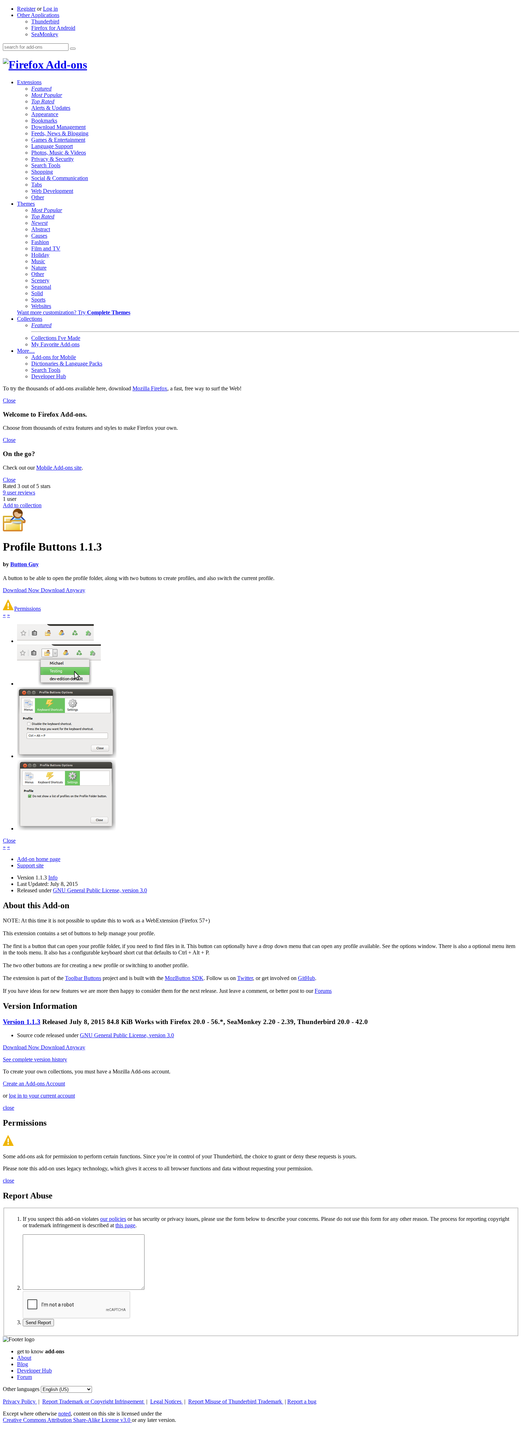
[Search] (73, 49)
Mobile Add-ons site (59, 468)
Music (38, 261)
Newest (39, 223)
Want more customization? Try (73, 312)
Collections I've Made (55, 338)
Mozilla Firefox (149, 388)
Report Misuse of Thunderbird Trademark (235, 1401)
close (8, 1108)
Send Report (38, 1322)
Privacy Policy (20, 1401)
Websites (41, 306)
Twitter (245, 978)
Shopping (42, 172)
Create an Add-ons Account (34, 1084)
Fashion (40, 242)
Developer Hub (48, 376)
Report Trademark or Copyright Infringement (93, 1401)
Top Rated (42, 101)
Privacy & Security (52, 159)
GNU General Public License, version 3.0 (100, 890)
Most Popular (46, 95)
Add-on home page (38, 859)
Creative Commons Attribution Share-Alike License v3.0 (67, 1420)
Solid (37, 293)
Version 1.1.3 (21, 1021)
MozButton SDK (184, 978)
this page (125, 1225)
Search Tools (45, 165)
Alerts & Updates (50, 108)
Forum (24, 1377)
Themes (26, 204)
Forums (323, 991)
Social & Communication (59, 178)
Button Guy (24, 564)
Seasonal (41, 287)
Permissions (27, 609)
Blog (22, 1364)
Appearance (44, 114)
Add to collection (22, 505)
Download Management (58, 127)
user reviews (19, 492)
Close (9, 400)
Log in (50, 9)
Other (37, 197)
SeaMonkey (44, 34)
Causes (39, 236)
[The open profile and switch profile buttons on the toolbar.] (55, 641)
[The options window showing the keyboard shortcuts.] (66, 756)
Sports (38, 300)
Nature (39, 268)
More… (26, 351)
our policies (113, 1219)
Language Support (52, 146)
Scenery (40, 280)
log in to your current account (42, 1096)
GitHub (306, 978)
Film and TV (45, 248)
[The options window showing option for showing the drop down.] (66, 829)
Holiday (40, 255)
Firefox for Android (53, 28)
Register (26, 9)
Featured (41, 89)
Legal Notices (166, 1401)
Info (53, 878)
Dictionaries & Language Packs (66, 364)
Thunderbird (45, 21)
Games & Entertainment (58, 140)
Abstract (40, 229)
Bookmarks (44, 121)
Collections (29, 319)
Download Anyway (63, 590)
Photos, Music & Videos (58, 153)
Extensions (29, 82)
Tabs (36, 185)
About (24, 1358)
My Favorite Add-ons (55, 344)
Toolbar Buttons (83, 978)
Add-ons (65, 64)
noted (64, 1414)
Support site (30, 865)
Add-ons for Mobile (53, 357)
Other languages (21, 1389)
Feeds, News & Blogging (59, 133)
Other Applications (38, 15)
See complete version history (35, 1059)
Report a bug (301, 1401)
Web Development (52, 191)
